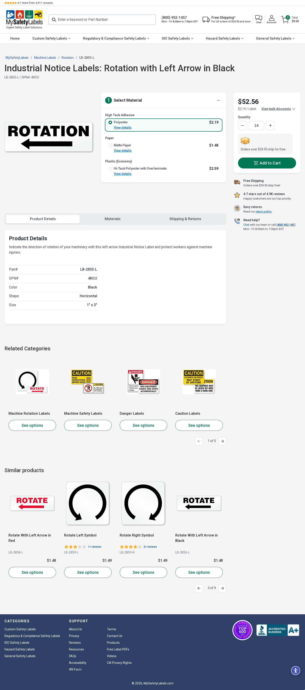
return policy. (264, 211)
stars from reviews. (35, 2)
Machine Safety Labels (83, 413)
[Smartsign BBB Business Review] (277, 630)
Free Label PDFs (118, 649)
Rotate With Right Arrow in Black (197, 538)
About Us (75, 629)
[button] (258, 19)
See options (32, 425)
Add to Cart (270, 163)
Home (15, 38)
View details (123, 127)
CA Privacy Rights (119, 663)
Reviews (75, 642)
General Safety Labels (273, 38)
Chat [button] (246, 224)
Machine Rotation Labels (29, 413)
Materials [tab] (113, 219)
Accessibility (77, 663)
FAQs (72, 656)
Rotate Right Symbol (81, 535)
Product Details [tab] (43, 219)
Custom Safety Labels (49, 38)
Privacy (74, 636)
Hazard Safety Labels (223, 38)
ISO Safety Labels (176, 38)
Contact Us (114, 636)
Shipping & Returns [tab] (185, 219)
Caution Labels (187, 413)
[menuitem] (15, 39)
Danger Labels (132, 413)
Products (113, 642)
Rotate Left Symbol (24, 535)
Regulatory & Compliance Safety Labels (114, 38)
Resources (76, 649)
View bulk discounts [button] (276, 109)
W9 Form (75, 669)
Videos (112, 656)
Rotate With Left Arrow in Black (141, 538)
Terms (111, 629)
